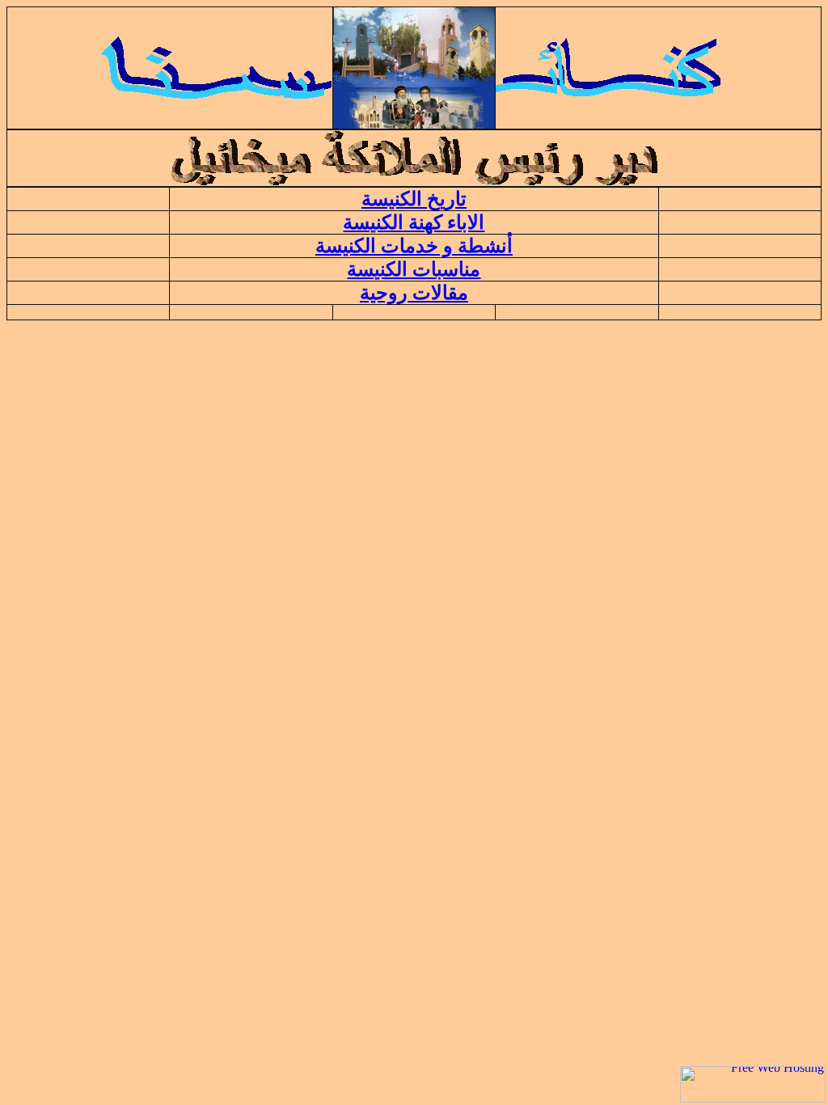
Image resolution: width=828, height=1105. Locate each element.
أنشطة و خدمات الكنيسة (414, 245)
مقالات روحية (414, 292)
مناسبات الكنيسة (413, 269)
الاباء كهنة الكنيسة (413, 222)
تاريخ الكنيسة (414, 199)
